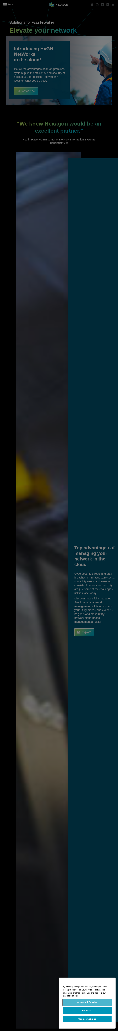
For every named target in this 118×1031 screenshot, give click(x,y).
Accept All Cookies (87, 1002)
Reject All (87, 1010)
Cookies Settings (87, 1019)
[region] (87, 1003)
